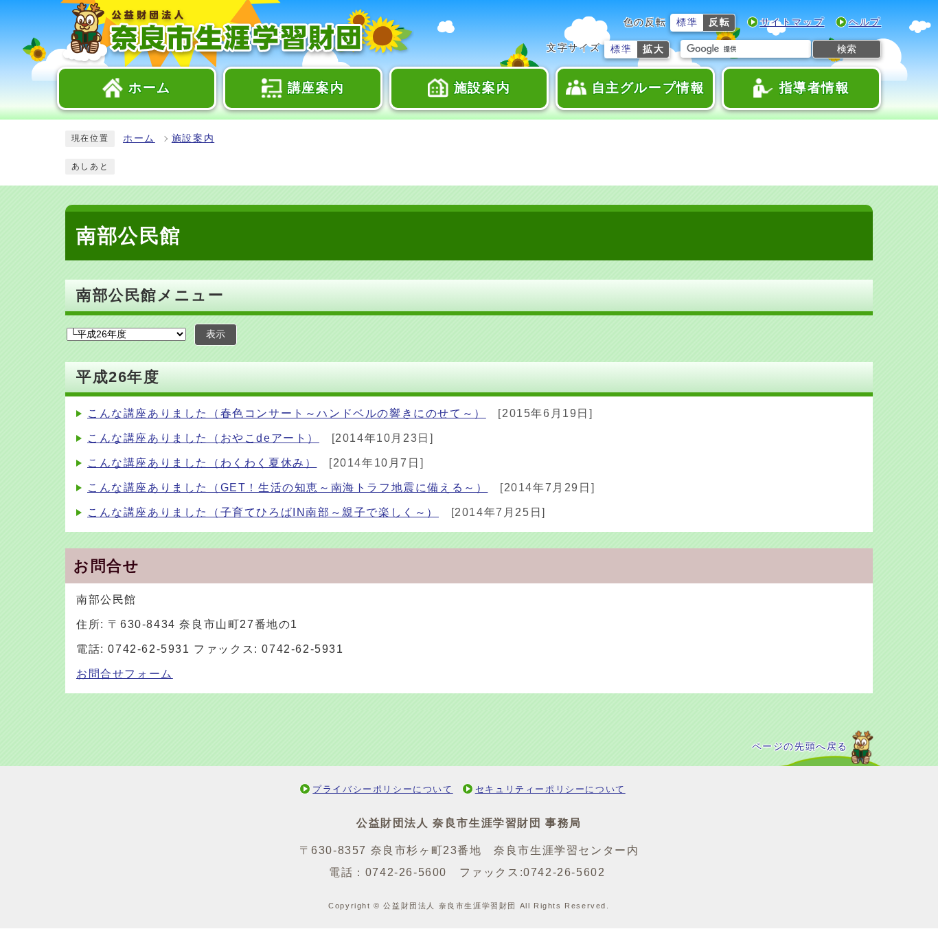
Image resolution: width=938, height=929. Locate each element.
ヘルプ (865, 22)
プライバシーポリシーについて (382, 789)
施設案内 (193, 138)
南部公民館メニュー (150, 295)
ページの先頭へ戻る (800, 746)
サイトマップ (792, 22)
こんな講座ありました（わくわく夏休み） (202, 463)
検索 (846, 48)
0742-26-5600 (406, 872)
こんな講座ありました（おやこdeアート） (203, 438)
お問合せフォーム (124, 674)
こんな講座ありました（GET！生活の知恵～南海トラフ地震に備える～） (287, 487)
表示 (215, 334)
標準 (687, 22)
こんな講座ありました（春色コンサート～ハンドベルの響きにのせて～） (286, 413)
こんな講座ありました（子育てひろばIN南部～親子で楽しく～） (263, 512)
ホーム (139, 138)
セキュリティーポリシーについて (550, 789)
